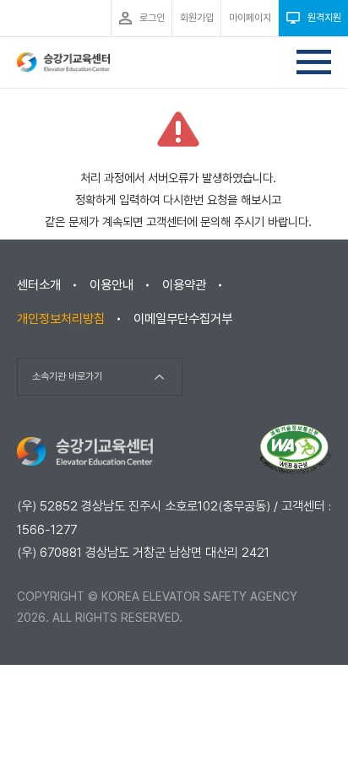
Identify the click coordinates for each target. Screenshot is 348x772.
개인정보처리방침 (61, 319)
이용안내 (111, 285)
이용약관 (184, 285)
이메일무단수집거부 (182, 319)
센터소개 (39, 285)
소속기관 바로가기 (67, 376)
